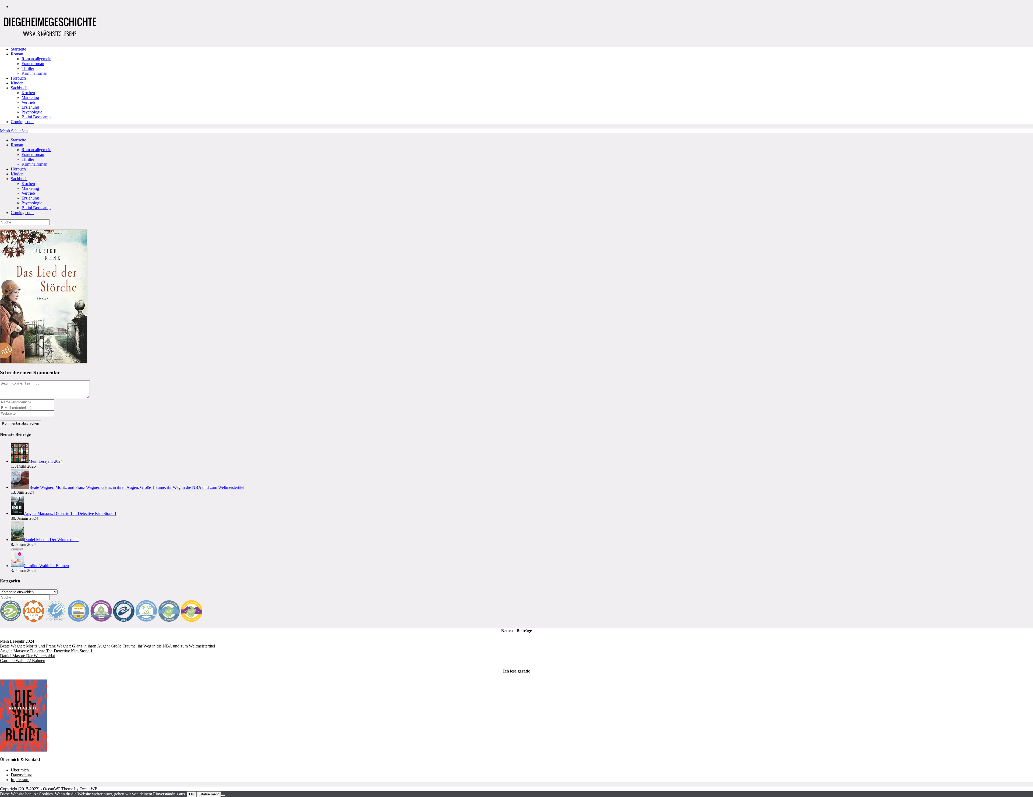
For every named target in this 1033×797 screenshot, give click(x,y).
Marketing (30, 188)
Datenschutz (21, 775)
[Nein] (223, 795)
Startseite (18, 140)
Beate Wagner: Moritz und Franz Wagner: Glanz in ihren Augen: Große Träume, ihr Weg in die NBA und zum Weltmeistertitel (107, 646)
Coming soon (22, 212)
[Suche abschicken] (53, 223)
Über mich (20, 770)
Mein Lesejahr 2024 (17, 641)
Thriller (28, 159)
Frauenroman (33, 154)
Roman (17, 145)
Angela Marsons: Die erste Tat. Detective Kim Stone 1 (46, 651)
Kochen (28, 183)
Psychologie (32, 203)
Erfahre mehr (209, 794)
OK (191, 794)
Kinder (17, 174)
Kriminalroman (34, 164)
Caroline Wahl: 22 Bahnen (22, 660)
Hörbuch (18, 169)
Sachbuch (19, 178)
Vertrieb (28, 193)
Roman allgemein (36, 149)
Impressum (20, 779)
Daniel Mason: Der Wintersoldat (27, 655)
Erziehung (30, 198)
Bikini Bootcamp (36, 207)
